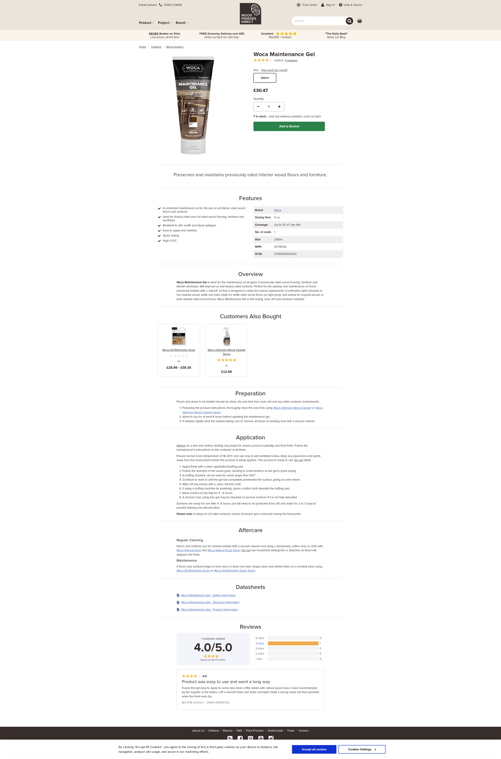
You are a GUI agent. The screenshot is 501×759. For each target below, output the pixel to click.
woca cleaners (174, 47)
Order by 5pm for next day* (221, 35)
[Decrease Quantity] (258, 106)
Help (352, 5)
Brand (180, 23)
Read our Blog (336, 35)
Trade (291, 730)
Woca (277, 210)
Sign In (330, 5)
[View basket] (359, 21)
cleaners (156, 47)
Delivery (214, 730)
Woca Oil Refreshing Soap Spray (234, 570)
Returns (227, 730)
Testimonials (275, 730)
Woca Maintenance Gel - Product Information (209, 609)
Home (142, 47)
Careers (304, 730)
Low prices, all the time (164, 35)
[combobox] (323, 20)
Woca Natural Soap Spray (224, 550)
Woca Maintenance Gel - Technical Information (210, 602)
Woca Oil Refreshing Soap (178, 350)
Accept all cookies (314, 749)
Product (145, 23)
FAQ (239, 730)
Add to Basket (289, 126)
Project (163, 23)
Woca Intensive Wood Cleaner (292, 408)
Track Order (309, 5)
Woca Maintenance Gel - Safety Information (208, 595)
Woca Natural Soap (189, 550)
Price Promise (254, 730)
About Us (198, 730)
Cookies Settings (359, 749)
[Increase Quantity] (279, 106)
